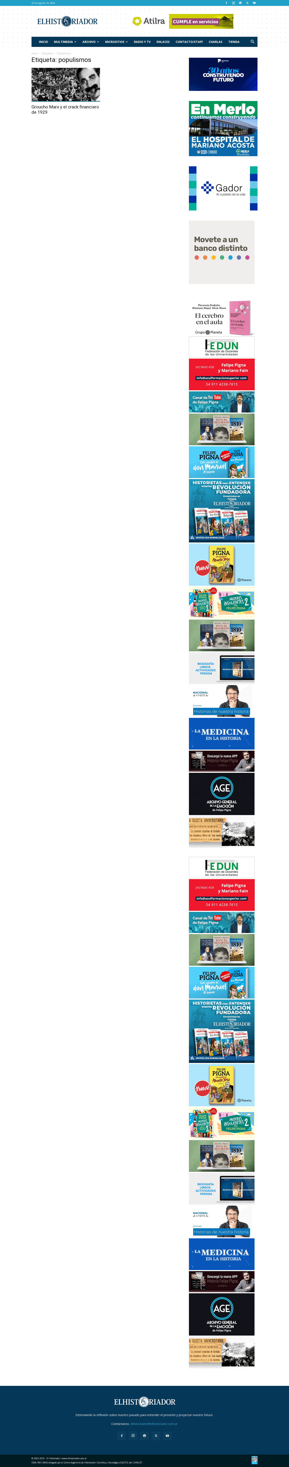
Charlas (215, 42)
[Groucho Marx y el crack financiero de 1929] (66, 85)
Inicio (43, 42)
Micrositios (114, 42)
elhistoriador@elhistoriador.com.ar (154, 1424)
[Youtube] (254, 3)
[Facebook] (226, 3)
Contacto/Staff (189, 42)
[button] (252, 42)
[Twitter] (247, 3)
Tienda (233, 42)
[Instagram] (233, 3)
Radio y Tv (142, 42)
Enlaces (163, 42)
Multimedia (63, 42)
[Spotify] (240, 3)
